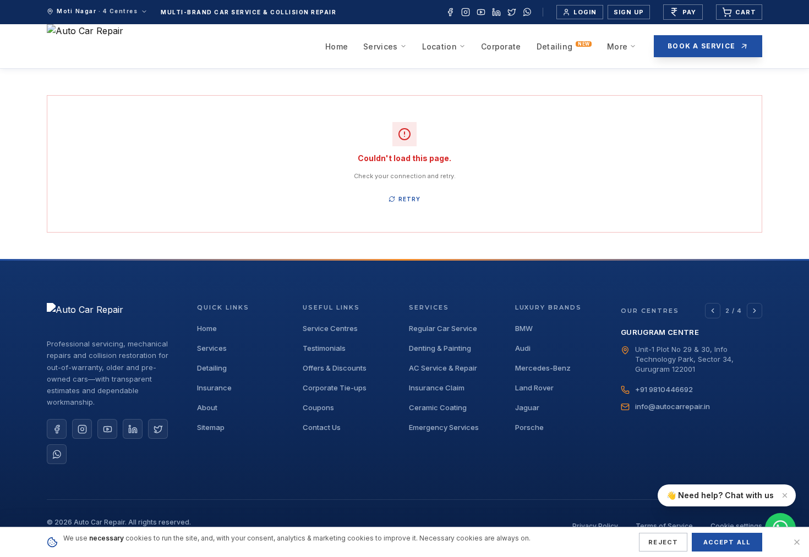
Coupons (318, 407)
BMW (524, 328)
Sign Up (629, 12)
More (617, 46)
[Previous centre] (712, 310)
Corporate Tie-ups (335, 387)
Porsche (529, 427)
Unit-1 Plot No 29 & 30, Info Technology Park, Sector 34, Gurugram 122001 (684, 359)
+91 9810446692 (664, 389)
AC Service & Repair (443, 368)
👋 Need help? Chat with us (720, 495)
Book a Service (701, 46)
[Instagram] (465, 12)
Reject (663, 542)
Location (439, 46)
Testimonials (324, 348)
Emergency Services (444, 427)
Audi (523, 348)
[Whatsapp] (527, 12)
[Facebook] (450, 12)
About (207, 407)
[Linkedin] (496, 12)
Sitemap (211, 427)
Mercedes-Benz (543, 368)
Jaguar (527, 407)
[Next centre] (754, 310)
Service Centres (330, 328)
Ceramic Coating (438, 407)
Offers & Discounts (335, 368)
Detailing (563, 46)
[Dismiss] (784, 495)
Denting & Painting (440, 348)
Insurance (214, 387)
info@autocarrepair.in (672, 406)
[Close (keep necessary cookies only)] (796, 542)
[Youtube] (481, 12)
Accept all (727, 542)
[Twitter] (511, 12)
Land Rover (534, 387)
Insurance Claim (436, 387)
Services (380, 46)
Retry (409, 199)
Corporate (501, 46)
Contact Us (322, 427)
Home (336, 46)
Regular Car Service (443, 328)
